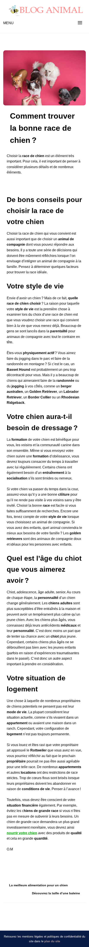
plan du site (52, 941)
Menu (8, 23)
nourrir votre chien (22, 833)
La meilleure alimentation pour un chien (38, 885)
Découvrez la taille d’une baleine (56, 893)
